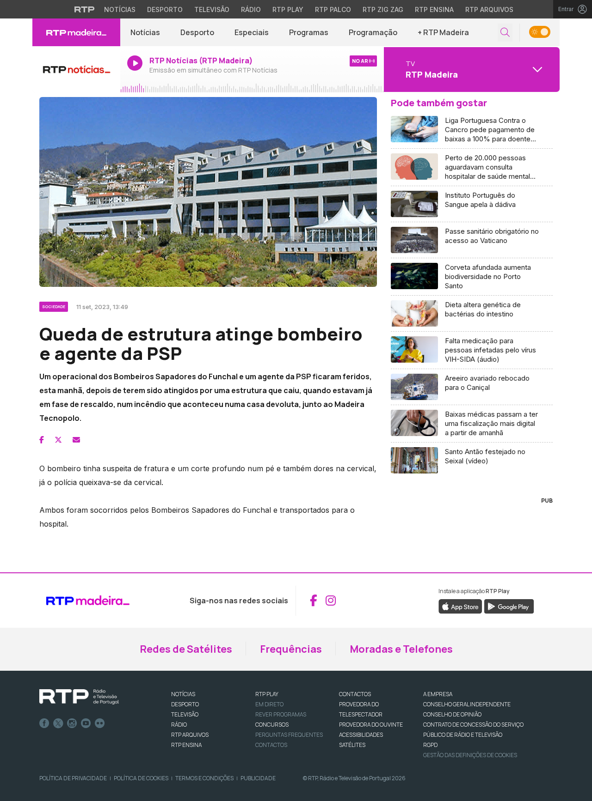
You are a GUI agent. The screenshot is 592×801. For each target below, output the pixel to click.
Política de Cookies (141, 778)
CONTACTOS (355, 694)
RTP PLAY (266, 694)
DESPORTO (185, 704)
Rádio (251, 9)
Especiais (251, 32)
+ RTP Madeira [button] (443, 32)
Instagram (72, 723)
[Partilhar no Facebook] (41, 440)
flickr (100, 723)
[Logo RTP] (79, 697)
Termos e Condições (204, 778)
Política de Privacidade (73, 778)
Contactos (271, 745)
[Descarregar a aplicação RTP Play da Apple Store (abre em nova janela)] (460, 606)
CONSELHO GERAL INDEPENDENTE (467, 704)
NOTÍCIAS (183, 694)
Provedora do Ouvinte (371, 724)
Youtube (86, 723)
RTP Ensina (434, 9)
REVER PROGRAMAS (280, 714)
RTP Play (287, 9)
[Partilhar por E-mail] (76, 440)
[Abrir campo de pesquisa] (505, 33)
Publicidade (258, 778)
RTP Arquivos (489, 9)
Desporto (165, 9)
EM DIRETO (269, 704)
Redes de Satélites (186, 649)
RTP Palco (333, 9)
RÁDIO (179, 724)
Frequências (291, 649)
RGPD (430, 745)
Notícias (120, 9)
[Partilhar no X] (58, 440)
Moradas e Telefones (401, 649)
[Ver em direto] (76, 69)
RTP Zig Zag (383, 9)
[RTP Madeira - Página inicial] (76, 32)
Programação (373, 32)
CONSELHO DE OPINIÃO (452, 714)
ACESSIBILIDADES (361, 735)
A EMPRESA (437, 694)
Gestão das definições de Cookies (470, 755)
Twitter (58, 723)
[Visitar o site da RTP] (84, 9)
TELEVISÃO (184, 714)
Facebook (44, 723)
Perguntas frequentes (289, 735)
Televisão (211, 9)
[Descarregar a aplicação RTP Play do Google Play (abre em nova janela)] (509, 606)
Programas (308, 32)
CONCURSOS (272, 724)
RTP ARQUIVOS (190, 735)
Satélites (352, 745)
